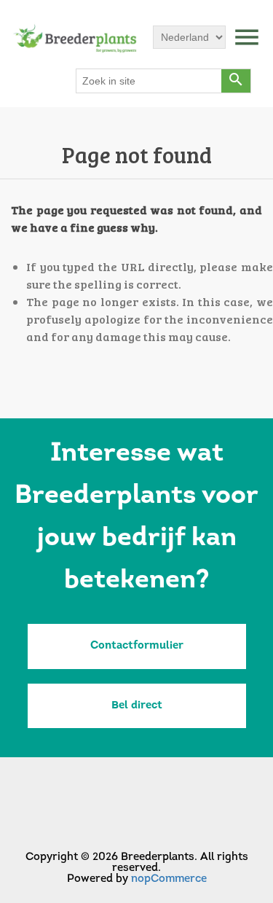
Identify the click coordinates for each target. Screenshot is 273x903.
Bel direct (136, 705)
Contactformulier (136, 646)
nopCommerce (169, 879)
